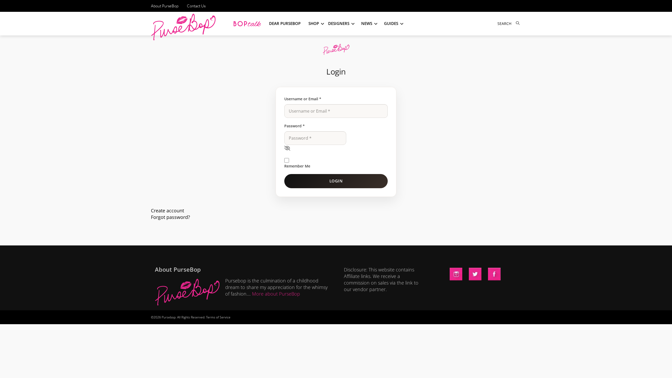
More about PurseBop (276, 294)
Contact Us (196, 5)
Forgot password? (170, 217)
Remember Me (297, 166)
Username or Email (302, 98)
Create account (167, 210)
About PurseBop (164, 5)
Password (294, 125)
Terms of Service (218, 317)
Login (336, 180)
